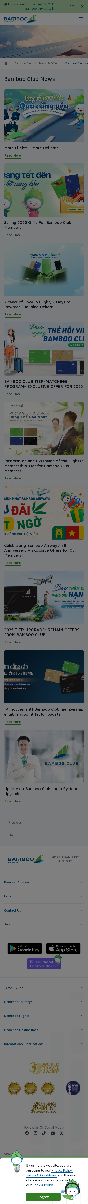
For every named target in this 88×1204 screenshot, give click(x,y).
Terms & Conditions (41, 1175)
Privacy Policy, (62, 1170)
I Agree (43, 1197)
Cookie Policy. (43, 1185)
